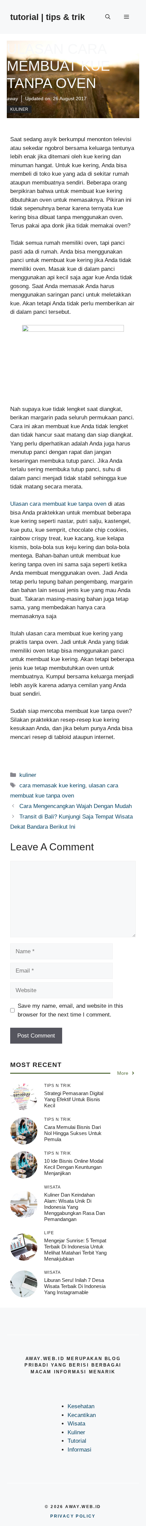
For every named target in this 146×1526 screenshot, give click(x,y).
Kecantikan (82, 1415)
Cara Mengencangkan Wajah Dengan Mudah (75, 806)
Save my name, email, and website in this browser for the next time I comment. (70, 1010)
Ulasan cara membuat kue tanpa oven (58, 504)
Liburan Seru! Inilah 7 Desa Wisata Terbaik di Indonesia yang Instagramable (75, 1286)
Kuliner (76, 1432)
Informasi (79, 1449)
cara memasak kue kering (52, 785)
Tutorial (77, 1441)
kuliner (19, 109)
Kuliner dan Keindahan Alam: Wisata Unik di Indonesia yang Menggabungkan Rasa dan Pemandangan (74, 1207)
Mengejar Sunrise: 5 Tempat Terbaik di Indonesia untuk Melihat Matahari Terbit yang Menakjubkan (75, 1250)
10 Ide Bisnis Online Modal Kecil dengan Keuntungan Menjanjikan (73, 1167)
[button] (107, 17)
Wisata (76, 1423)
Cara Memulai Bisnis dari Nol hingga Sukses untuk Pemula (73, 1133)
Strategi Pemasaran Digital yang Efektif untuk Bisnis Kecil (73, 1099)
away (12, 98)
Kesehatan (81, 1406)
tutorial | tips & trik (47, 17)
